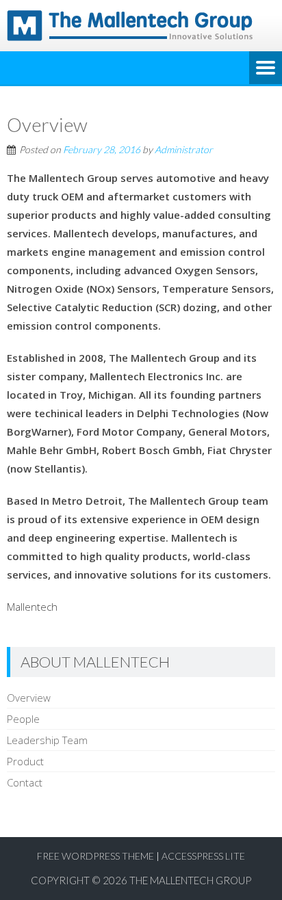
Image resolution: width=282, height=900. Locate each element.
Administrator (184, 149)
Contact (24, 782)
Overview (29, 697)
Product (25, 761)
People (23, 719)
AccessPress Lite (203, 856)
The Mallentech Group (190, 880)
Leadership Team (47, 740)
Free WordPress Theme (95, 856)
